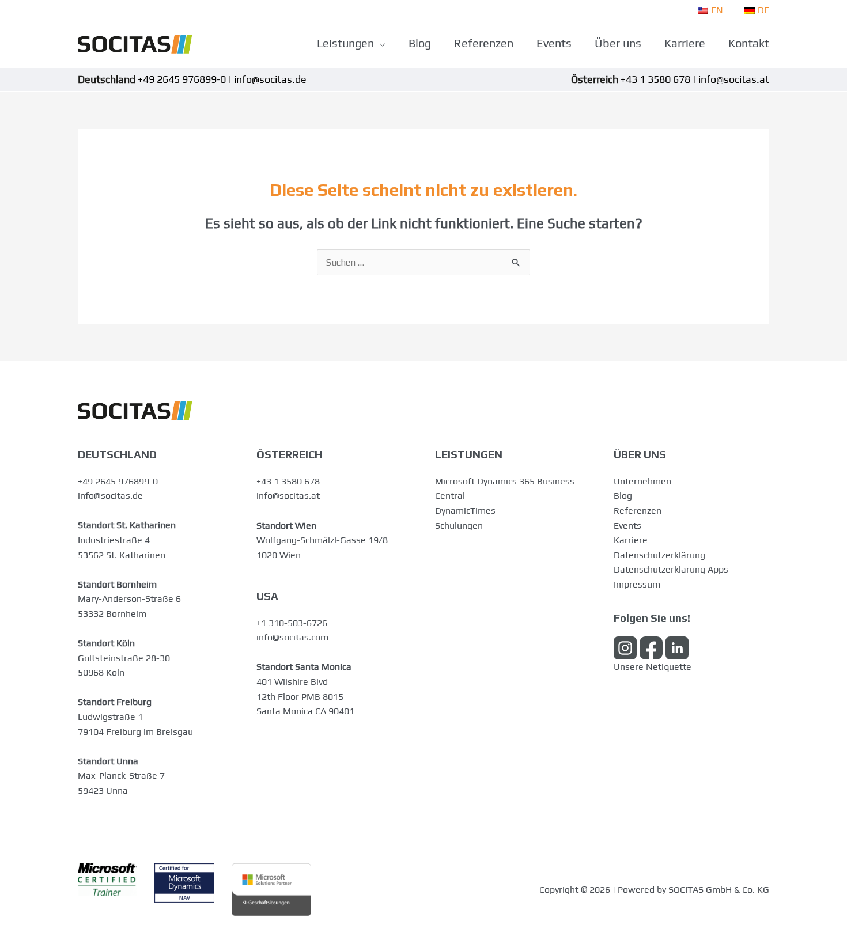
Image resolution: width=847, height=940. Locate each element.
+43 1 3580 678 (288, 481)
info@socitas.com (292, 637)
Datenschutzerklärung (659, 554)
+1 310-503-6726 (291, 622)
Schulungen (459, 525)
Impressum (637, 584)
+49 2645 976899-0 (118, 481)
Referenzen (637, 510)
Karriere (631, 540)
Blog (623, 495)
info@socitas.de (110, 495)
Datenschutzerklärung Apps (671, 569)
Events (627, 525)
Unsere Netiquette (652, 666)
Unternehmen (642, 481)
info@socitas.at (288, 495)
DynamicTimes (465, 510)
